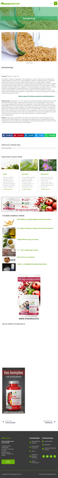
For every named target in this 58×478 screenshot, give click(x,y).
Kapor (5, 174)
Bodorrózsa (45, 174)
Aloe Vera (25, 174)
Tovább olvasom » (8, 189)
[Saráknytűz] (13, 390)
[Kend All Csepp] (29, 297)
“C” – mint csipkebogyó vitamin (27, 250)
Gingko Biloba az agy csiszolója (27, 239)
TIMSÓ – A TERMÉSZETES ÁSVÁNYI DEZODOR (32, 264)
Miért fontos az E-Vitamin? (26, 257)
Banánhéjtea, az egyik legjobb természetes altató (34, 219)
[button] (7, 135)
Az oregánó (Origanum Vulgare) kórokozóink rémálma (35, 228)
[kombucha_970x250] (29, 204)
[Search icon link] (51, 3)
